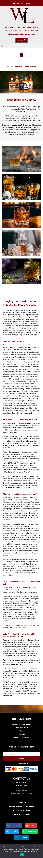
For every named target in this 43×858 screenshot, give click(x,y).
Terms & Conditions (21, 814)
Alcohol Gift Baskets (21, 737)
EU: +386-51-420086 (12, 27)
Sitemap (22, 734)
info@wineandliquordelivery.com (22, 34)
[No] (40, 851)
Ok (22, 855)
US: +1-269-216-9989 (30, 27)
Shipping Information (21, 810)
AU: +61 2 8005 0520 (31, 31)
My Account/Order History (21, 724)
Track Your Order (21, 728)
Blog (21, 731)
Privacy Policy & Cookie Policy (21, 806)
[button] (21, 55)
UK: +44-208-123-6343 (13, 31)
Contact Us (21, 802)
